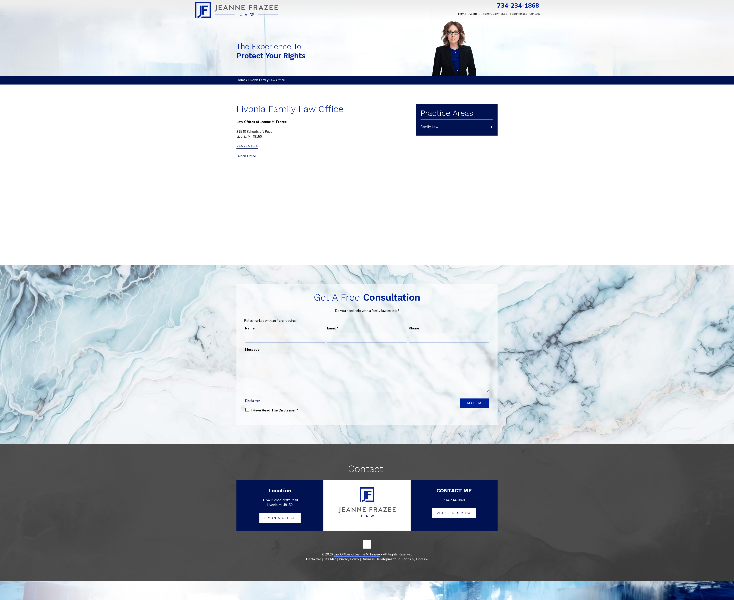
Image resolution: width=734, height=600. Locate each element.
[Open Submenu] (491, 126)
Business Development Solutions (386, 559)
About (472, 13)
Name (250, 328)
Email (333, 328)
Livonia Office (246, 156)
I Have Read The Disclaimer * (274, 410)
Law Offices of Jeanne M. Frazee (357, 554)
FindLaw (422, 559)
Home (462, 13)
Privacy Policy (349, 559)
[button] (730, 572)
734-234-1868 (518, 6)
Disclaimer (252, 401)
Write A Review (454, 513)
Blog (504, 13)
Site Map (330, 559)
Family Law (491, 13)
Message (252, 349)
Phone (414, 328)
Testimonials (518, 13)
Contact (534, 13)
